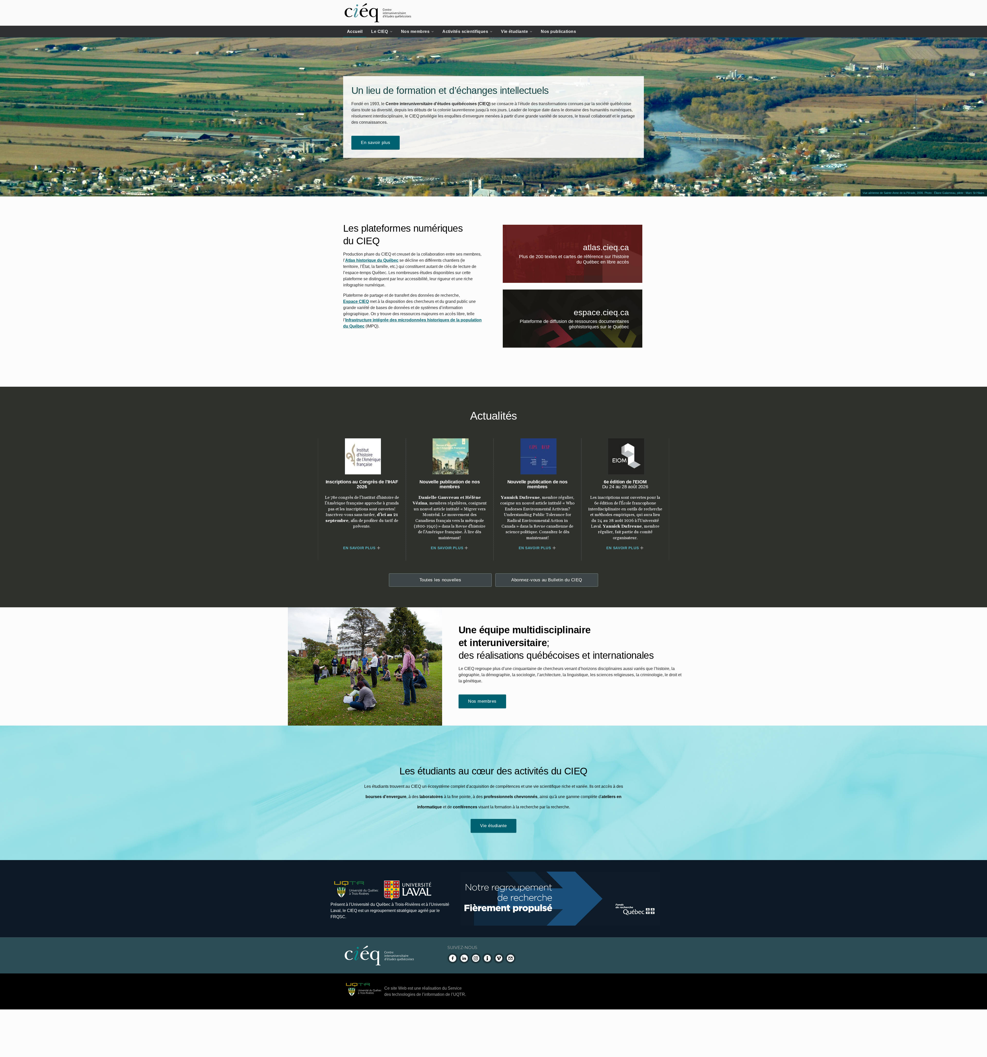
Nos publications (558, 31)
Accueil (354, 31)
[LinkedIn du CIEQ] (464, 958)
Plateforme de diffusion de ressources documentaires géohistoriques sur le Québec (581, 325)
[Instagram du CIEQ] (476, 958)
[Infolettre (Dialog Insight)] (487, 958)
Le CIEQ (379, 31)
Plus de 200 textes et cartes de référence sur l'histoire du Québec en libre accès (581, 260)
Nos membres (415, 31)
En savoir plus (375, 142)
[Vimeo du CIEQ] (499, 958)
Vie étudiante (514, 31)
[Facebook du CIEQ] (452, 958)
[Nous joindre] (510, 958)
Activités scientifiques (465, 31)
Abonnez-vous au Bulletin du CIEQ (546, 579)
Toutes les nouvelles (440, 579)
